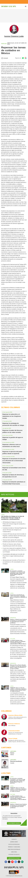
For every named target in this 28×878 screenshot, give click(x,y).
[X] (9, 862)
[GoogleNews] (15, 862)
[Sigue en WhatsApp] (23, 58)
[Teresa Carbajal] (4, 740)
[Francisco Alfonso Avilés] (4, 717)
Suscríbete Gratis (14, 823)
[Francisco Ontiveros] (4, 725)
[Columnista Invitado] (4, 732)
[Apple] (19, 862)
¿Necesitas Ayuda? (14, 858)
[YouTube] (12, 862)
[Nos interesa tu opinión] (14, 833)
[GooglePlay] (22, 862)
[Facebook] (6, 862)
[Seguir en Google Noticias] (25, 58)
